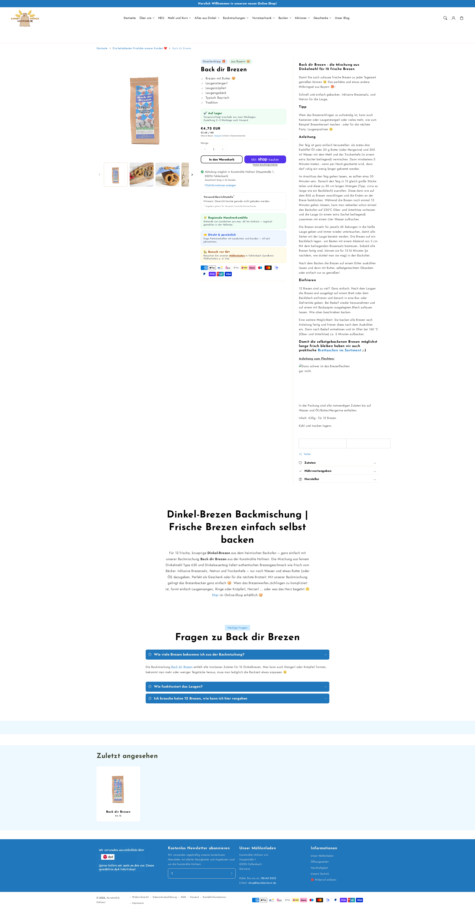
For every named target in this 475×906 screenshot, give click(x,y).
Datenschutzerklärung (165, 897)
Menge (204, 143)
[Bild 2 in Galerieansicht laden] (142, 175)
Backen (283, 18)
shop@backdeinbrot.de (262, 883)
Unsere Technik (320, 874)
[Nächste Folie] (192, 174)
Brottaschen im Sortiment (339, 350)
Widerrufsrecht (140, 897)
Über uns (145, 18)
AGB (183, 897)
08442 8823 (268, 878)
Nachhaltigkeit (319, 868)
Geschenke (321, 18)
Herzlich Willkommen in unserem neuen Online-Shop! (237, 3)
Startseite (101, 48)
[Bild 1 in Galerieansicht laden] (116, 175)
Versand (217, 135)
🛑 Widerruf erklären (323, 880)
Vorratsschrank (262, 18)
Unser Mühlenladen (322, 856)
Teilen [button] (307, 454)
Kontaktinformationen (214, 897)
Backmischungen (234, 18)
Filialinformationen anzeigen (220, 185)
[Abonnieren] (231, 873)
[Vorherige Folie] (99, 174)
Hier (215, 595)
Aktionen (301, 18)
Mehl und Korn (178, 18)
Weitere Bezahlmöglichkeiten (265, 164)
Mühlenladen (237, 255)
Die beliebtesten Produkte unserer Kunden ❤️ (140, 48)
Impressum (138, 903)
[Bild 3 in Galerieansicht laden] (167, 175)
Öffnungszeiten (320, 862)
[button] (445, 18)
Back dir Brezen (181, 48)
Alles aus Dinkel (205, 18)
